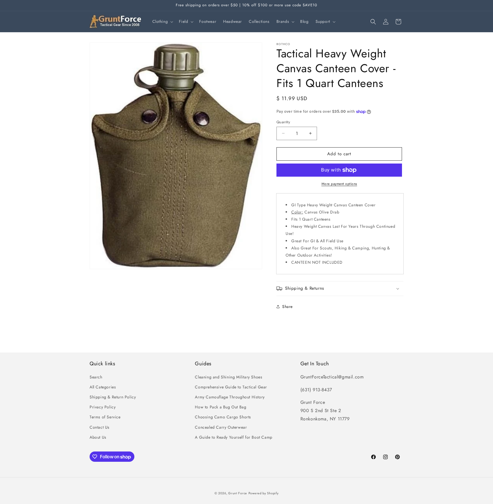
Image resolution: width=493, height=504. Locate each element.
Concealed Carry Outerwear (221, 427)
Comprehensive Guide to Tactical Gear (231, 387)
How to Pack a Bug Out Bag (220, 407)
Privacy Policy (103, 407)
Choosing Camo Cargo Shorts (223, 417)
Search (96, 377)
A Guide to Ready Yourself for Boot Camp (233, 437)
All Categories (103, 387)
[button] (162, 21)
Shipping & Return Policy (113, 397)
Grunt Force (237, 493)
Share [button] (287, 306)
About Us (98, 437)
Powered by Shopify (263, 493)
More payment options (339, 183)
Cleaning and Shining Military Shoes (228, 377)
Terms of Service (105, 417)
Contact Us (100, 427)
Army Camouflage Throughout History (229, 397)
